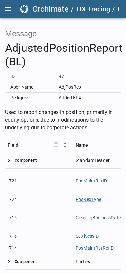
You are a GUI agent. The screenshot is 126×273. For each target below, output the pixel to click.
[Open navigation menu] (7, 9)
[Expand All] (55, 144)
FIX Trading (93, 9)
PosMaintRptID (91, 180)
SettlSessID (87, 236)
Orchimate (50, 9)
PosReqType (88, 199)
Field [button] (13, 144)
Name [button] (82, 144)
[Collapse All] (64, 144)
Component (26, 160)
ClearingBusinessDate (98, 217)
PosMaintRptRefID (95, 248)
